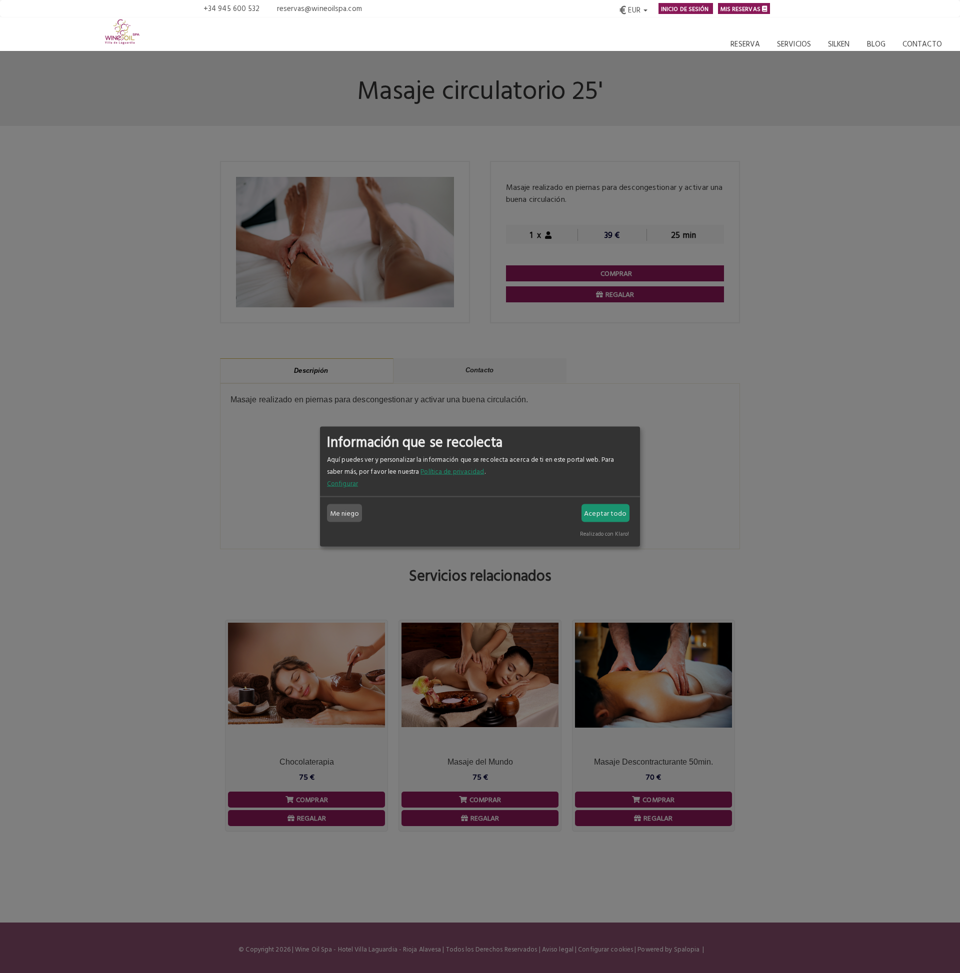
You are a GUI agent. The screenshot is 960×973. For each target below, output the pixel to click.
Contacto (922, 43)
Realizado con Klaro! (604, 533)
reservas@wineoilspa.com (319, 8)
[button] (633, 8)
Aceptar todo (605, 513)
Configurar (342, 483)
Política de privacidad (452, 471)
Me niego (345, 513)
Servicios (794, 43)
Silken (839, 43)
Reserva (745, 43)
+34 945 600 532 (232, 8)
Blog (876, 43)
